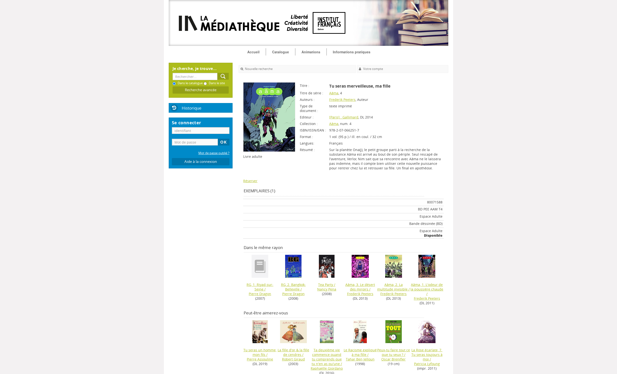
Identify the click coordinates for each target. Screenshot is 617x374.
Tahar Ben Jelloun (360, 359)
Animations (311, 51)
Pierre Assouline (260, 359)
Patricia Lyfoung (427, 363)
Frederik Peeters (342, 99)
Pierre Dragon (260, 293)
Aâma (333, 93)
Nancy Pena (326, 289)
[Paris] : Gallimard (343, 117)
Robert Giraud (293, 359)
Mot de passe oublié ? (213, 153)
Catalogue (280, 51)
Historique (191, 108)
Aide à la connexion (200, 161)
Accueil (253, 51)
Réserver (250, 181)
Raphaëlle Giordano (327, 368)
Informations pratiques (351, 51)
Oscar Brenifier (393, 359)
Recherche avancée (200, 89)
